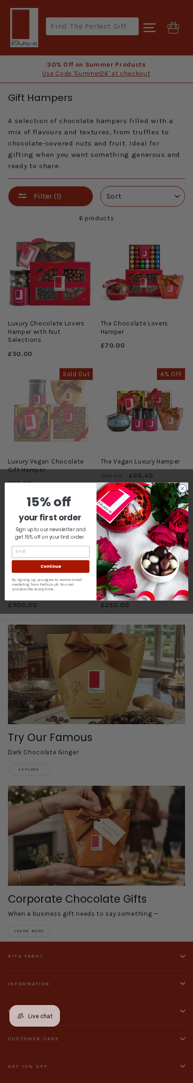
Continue (50, 566)
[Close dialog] (182, 488)
